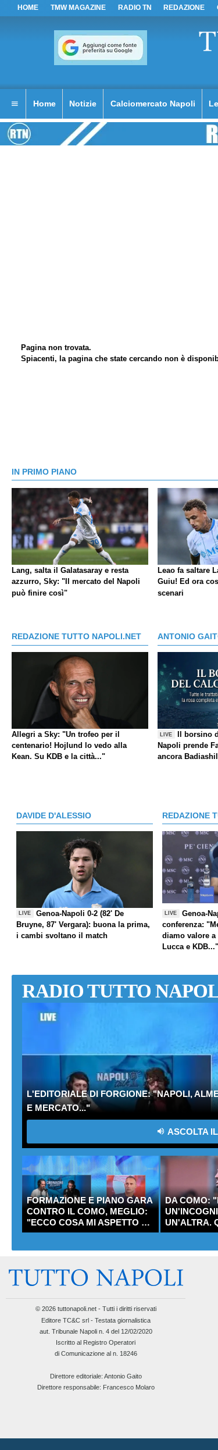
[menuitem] (14, 104)
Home (27, 7)
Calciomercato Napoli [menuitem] (152, 103)
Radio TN (135, 7)
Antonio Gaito (123, 1376)
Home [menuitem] (44, 103)
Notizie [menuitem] (83, 103)
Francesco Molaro (129, 1387)
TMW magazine (78, 7)
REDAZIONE (184, 7)
